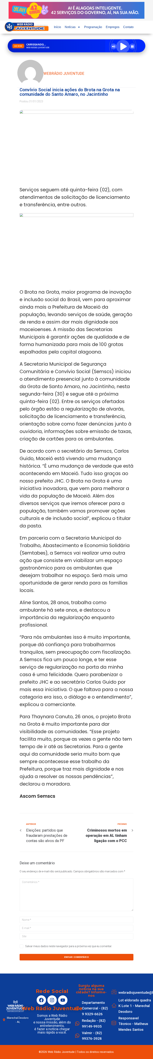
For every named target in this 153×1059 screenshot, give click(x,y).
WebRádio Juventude (63, 73)
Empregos (112, 27)
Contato (128, 27)
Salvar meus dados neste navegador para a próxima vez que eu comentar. (68, 946)
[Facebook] (41, 1000)
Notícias (70, 27)
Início (57, 27)
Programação (93, 27)
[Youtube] (62, 1000)
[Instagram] (52, 1000)
